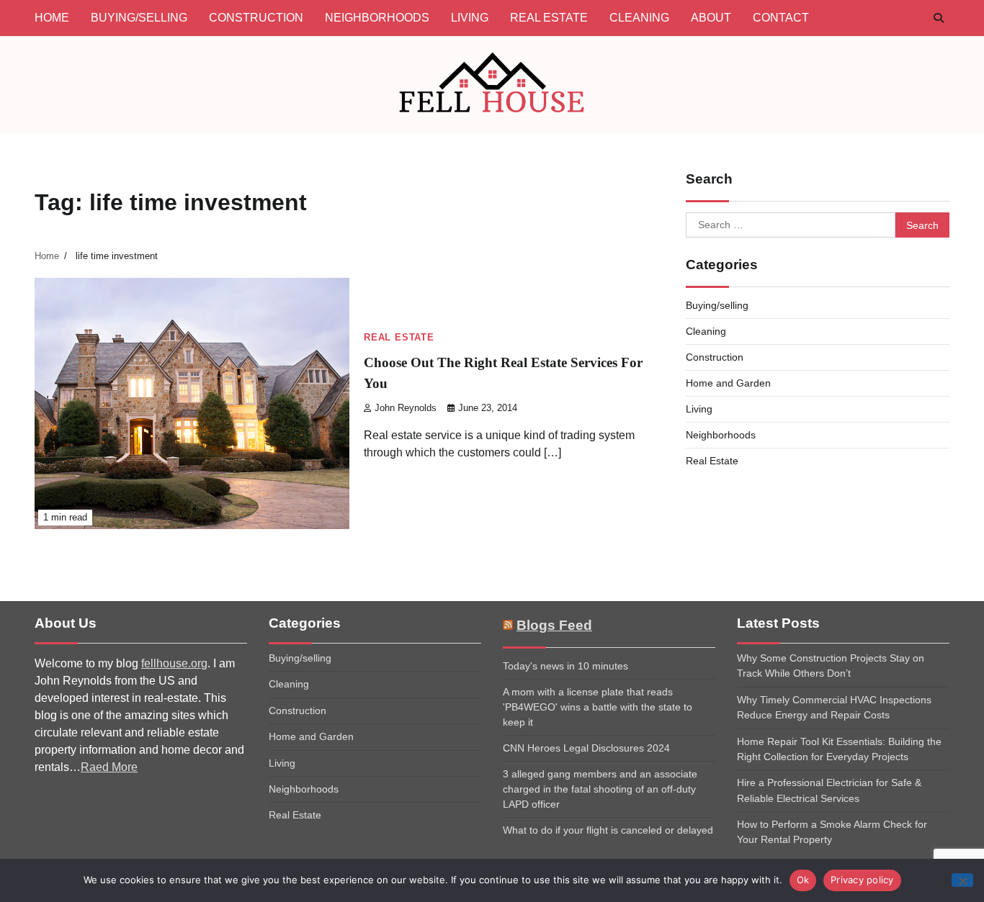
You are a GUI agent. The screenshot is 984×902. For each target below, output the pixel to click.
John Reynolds (406, 408)
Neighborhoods (377, 18)
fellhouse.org (174, 663)
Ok (803, 879)
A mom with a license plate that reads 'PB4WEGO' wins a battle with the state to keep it (597, 707)
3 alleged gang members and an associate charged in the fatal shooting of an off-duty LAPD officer (600, 789)
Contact (781, 18)
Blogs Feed (554, 625)
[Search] (938, 18)
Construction (256, 18)
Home (52, 18)
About (711, 18)
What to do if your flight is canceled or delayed (608, 830)
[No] (962, 880)
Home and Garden (728, 383)
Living (469, 18)
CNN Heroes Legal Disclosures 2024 (586, 748)
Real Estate (549, 18)
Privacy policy (862, 879)
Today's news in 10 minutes (565, 666)
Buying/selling (139, 18)
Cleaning (639, 18)
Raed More (109, 767)
